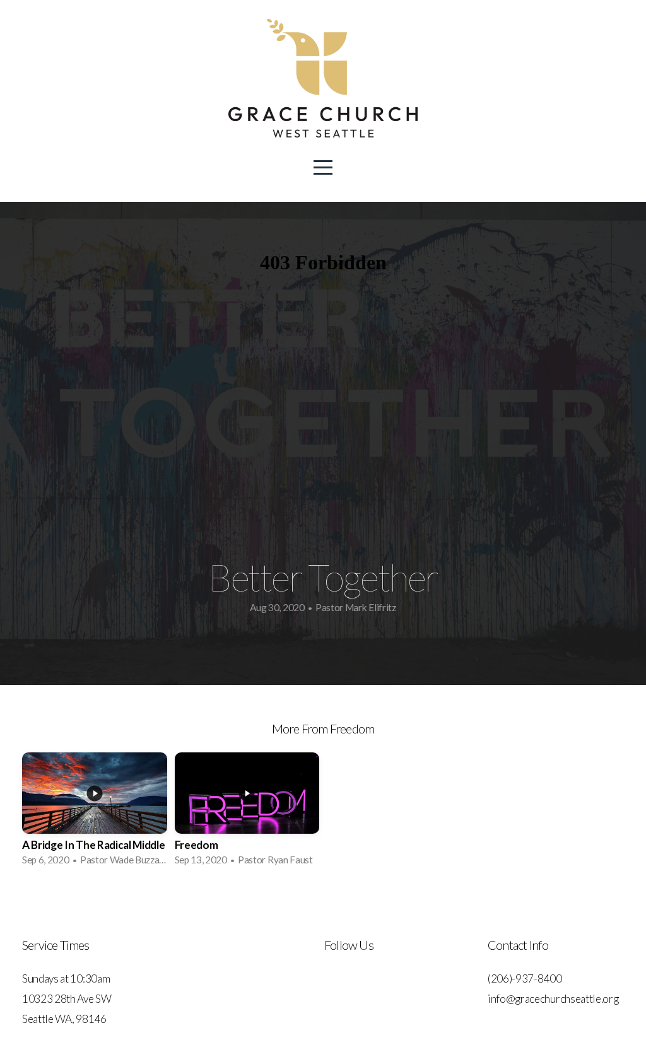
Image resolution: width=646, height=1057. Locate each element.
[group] (94, 812)
